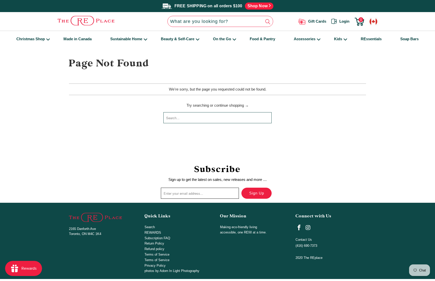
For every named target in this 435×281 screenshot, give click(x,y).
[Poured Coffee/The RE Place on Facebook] (299, 228)
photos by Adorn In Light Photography (171, 271)
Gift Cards (317, 21)
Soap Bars (409, 39)
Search (149, 227)
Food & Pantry (262, 39)
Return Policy (154, 243)
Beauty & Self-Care (177, 39)
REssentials (371, 39)
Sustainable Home (126, 39)
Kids (338, 39)
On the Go (222, 39)
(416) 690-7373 (306, 246)
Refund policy (154, 249)
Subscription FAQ (157, 238)
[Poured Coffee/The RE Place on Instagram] (308, 228)
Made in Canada (77, 39)
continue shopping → (231, 105)
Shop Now (258, 6)
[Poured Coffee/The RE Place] (100, 20)
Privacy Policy (155, 265)
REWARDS (152, 232)
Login (344, 21)
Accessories (304, 39)
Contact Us (304, 240)
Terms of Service (156, 254)
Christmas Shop (30, 39)
